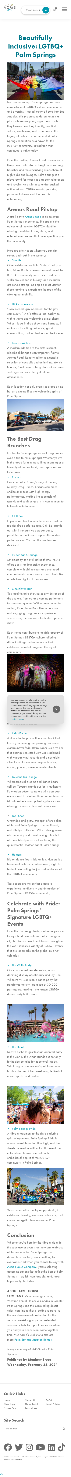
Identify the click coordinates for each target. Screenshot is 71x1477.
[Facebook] (9, 1448)
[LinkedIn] (52, 1448)
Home (7, 1400)
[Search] (64, 1429)
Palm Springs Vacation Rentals (33, 1339)
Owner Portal (31, 1404)
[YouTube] (41, 1448)
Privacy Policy (10, 1407)
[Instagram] (30, 1448)
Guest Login (9, 1404)
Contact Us (30, 1400)
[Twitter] (20, 1448)
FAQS (49, 1400)
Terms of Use (31, 1407)
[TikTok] (61, 1448)
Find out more (17, 719)
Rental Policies (53, 1404)
